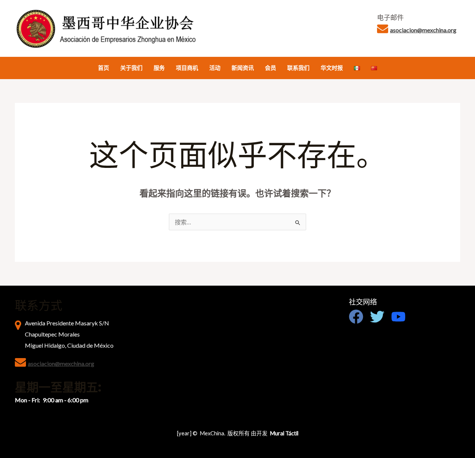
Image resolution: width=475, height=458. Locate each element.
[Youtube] (398, 316)
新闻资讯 (243, 68)
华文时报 (332, 68)
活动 (214, 68)
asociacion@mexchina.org (423, 29)
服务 (159, 68)
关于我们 (131, 68)
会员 (270, 68)
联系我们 (298, 68)
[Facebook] (356, 316)
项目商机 (187, 68)
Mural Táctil (284, 433)
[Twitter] (377, 316)
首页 (103, 68)
